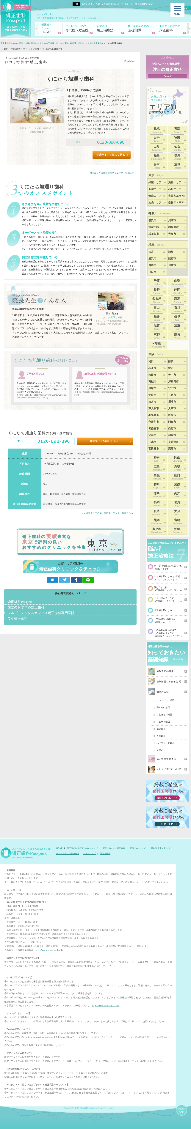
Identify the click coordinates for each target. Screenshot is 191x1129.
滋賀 (157, 327)
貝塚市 (152, 388)
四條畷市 (153, 428)
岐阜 (177, 318)
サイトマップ (89, 853)
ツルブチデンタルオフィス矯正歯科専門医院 (41, 613)
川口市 (152, 272)
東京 (155, 175)
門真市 (172, 421)
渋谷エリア (174, 182)
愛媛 (177, 486)
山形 (157, 148)
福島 (156, 157)
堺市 (170, 368)
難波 (170, 361)
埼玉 (156, 244)
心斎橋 (152, 368)
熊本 (156, 521)
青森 (177, 130)
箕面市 (152, 435)
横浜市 (152, 220)
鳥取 (177, 468)
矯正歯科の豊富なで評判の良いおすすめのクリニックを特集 (54, 542)
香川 (157, 486)
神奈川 (159, 213)
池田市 (152, 395)
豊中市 (172, 374)
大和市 (172, 233)
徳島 (156, 495)
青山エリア (155, 195)
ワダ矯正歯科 (17, 618)
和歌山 (156, 345)
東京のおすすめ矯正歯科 (114, 848)
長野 (156, 291)
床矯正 (159, 750)
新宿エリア (155, 189)
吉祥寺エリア (176, 202)
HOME (46, 28)
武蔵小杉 (153, 227)
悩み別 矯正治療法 (159, 848)
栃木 (156, 166)
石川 (177, 309)
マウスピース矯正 (165, 700)
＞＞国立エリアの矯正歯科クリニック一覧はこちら (111, 173)
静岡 (177, 291)
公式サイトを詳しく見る (110, 154)
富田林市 (153, 448)
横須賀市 (153, 233)
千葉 (157, 282)
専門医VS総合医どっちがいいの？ (82, 848)
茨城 (177, 166)
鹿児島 (156, 530)
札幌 (157, 130)
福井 (157, 318)
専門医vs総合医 (77, 28)
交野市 (172, 428)
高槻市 (152, 381)
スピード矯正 (163, 721)
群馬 (177, 157)
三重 (177, 327)
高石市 (172, 448)
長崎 (156, 513)
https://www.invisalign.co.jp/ (105, 1005)
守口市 (172, 388)
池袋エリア (155, 202)
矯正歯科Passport (19, 601)
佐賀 (177, 504)
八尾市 (172, 395)
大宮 (151, 251)
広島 (157, 468)
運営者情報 (105, 853)
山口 (177, 477)
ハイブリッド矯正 (165, 743)
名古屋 (156, 300)
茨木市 (152, 442)
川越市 (172, 265)
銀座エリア (155, 182)
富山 (157, 309)
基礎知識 (138, 28)
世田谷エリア (176, 195)
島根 (157, 477)
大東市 (172, 408)
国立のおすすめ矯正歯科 (25, 607)
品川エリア (174, 189)
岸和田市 (173, 381)
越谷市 (152, 265)
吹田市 (152, 374)
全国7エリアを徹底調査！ (167, 67)
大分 (177, 513)
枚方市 (152, 401)
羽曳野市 (153, 415)
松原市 (172, 415)
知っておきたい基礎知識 (67, 853)
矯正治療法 (105, 28)
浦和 (170, 251)
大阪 (155, 354)
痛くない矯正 (163, 707)
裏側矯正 (160, 736)
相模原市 (173, 227)
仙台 (177, 148)
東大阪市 (153, 408)
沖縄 (177, 530)
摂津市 (172, 401)
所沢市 (152, 258)
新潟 (177, 300)
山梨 (177, 282)
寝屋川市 (153, 421)
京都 (157, 336)
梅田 (151, 361)
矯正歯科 (169, 28)
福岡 (156, 504)
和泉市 (172, 435)
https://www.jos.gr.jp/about (49, 950)
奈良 (177, 336)
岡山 (177, 459)
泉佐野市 (173, 442)
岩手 (157, 139)
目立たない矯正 (164, 714)
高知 (177, 495)
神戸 (157, 459)
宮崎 (177, 521)
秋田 (177, 139)
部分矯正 (160, 729)
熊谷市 (172, 258)
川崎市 (172, 220)
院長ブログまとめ (138, 848)
